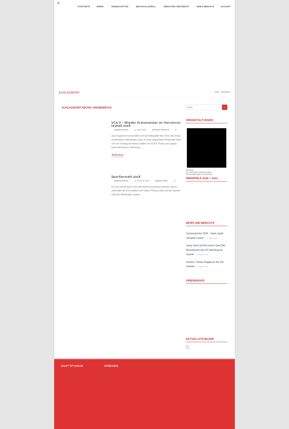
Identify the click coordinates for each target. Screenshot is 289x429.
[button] (144, 77)
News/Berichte (205, 6)
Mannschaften (119, 6)
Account (226, 6)
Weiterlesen (118, 154)
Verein (100, 6)
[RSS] (225, 425)
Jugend (158, 180)
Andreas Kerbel (120, 129)
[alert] (206, 149)
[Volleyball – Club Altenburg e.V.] (57, 4)
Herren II (165, 129)
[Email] (220, 425)
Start (217, 92)
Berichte (156, 129)
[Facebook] (216, 425)
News (165, 180)
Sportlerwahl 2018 (125, 177)
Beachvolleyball (146, 6)
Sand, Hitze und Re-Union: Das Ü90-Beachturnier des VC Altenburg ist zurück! (206, 250)
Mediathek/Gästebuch (176, 6)
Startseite (84, 6)
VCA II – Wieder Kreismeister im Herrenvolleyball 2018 (146, 124)
